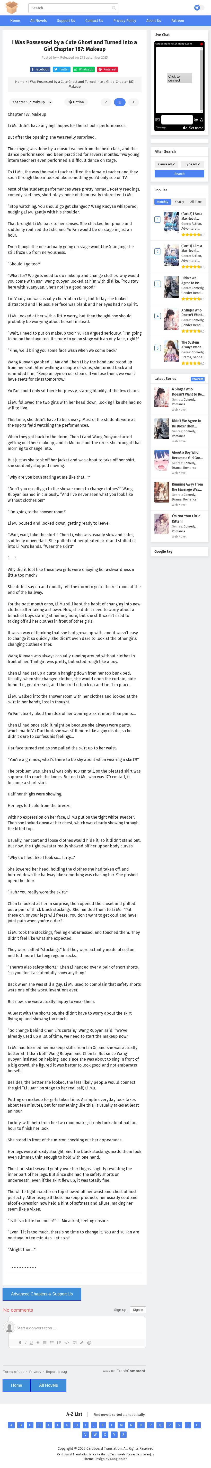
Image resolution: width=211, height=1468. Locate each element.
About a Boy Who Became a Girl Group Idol (188, 457)
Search (179, 174)
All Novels (48, 1385)
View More (197, 379)
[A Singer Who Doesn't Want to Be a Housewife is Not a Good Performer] (161, 406)
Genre (165, 164)
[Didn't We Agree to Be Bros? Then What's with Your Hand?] (161, 438)
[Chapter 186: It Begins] (106, 102)
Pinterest (109, 69)
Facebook (42, 69)
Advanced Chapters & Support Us (42, 1294)
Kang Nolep (119, 1459)
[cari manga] (114, 8)
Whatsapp (85, 69)
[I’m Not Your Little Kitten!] (161, 533)
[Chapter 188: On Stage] (133, 102)
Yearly (179, 202)
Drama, (187, 357)
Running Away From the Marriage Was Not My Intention (187, 489)
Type (191, 164)
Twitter (63, 69)
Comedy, (198, 288)
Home (16, 1385)
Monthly (162, 202)
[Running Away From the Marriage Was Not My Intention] (161, 501)
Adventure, (189, 228)
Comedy (189, 399)
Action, (197, 224)
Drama (177, 468)
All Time (196, 202)
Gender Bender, (192, 293)
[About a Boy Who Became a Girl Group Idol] (161, 469)
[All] (120, 102)
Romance (178, 404)
